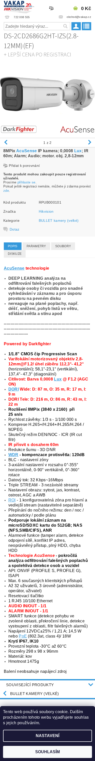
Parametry (36, 246)
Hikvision (46, 211)
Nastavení (47, 736)
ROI (12, 500)
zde (6, 191)
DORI (13, 389)
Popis (12, 246)
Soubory (63, 246)
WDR (13, 455)
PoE (23, 636)
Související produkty (30, 685)
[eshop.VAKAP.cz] (19, 6)
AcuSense (26, 151)
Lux (78, 151)
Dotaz (15, 229)
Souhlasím (47, 752)
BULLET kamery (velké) (59, 220)
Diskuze (15, 254)
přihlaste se (26, 182)
